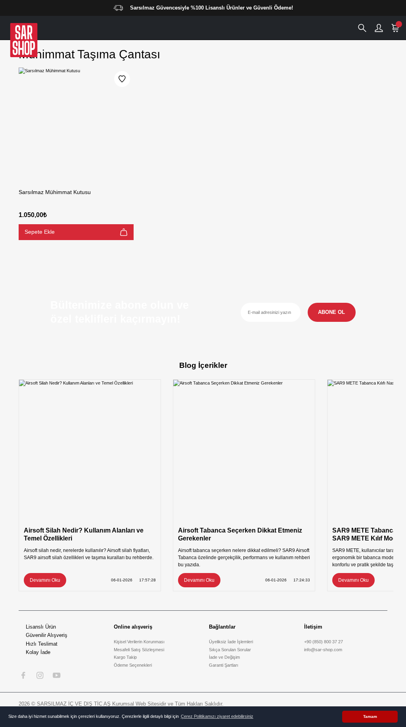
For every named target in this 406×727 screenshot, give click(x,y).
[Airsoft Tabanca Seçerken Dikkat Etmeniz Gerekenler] (244, 450)
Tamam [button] (370, 716)
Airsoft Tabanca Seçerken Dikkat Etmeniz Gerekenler (240, 534)
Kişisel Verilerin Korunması (139, 641)
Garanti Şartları (223, 665)
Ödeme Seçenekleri (133, 665)
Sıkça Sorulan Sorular (230, 649)
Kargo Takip (125, 657)
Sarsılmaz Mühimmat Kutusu (55, 192)
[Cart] (395, 28)
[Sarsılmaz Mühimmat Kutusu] (76, 125)
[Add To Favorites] (122, 79)
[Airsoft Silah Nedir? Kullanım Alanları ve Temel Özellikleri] (90, 450)
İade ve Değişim (224, 657)
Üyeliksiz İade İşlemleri (231, 641)
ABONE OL (331, 312)
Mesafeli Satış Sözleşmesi (139, 649)
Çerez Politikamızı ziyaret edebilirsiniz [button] (217, 716)
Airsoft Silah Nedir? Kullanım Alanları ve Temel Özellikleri (84, 534)
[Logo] (24, 40)
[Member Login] (378, 28)
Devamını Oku (45, 580)
